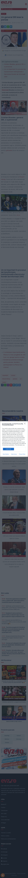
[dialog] (14, 439)
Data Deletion (6, 454)
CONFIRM (8, 449)
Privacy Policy (22, 454)
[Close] (25, 424)
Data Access (14, 454)
